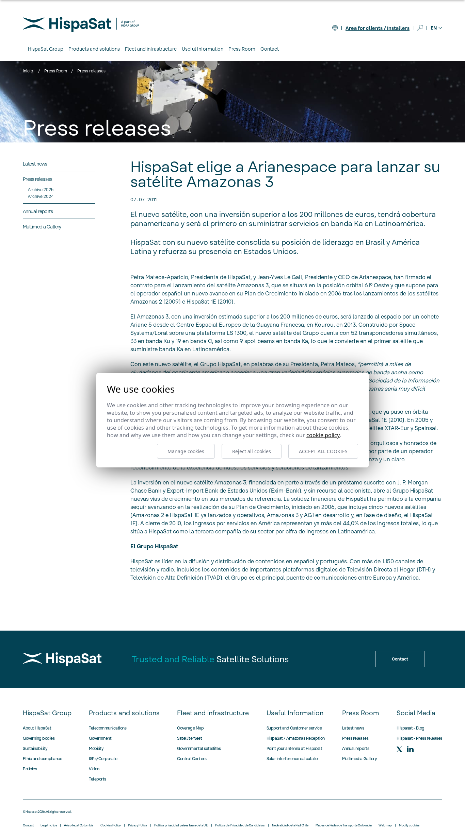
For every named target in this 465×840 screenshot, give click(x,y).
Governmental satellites (199, 748)
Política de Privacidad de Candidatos (239, 825)
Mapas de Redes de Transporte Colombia (344, 825)
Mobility (96, 748)
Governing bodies (38, 738)
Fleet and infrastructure (213, 713)
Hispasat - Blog (410, 728)
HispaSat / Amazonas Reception (296, 738)
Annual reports (355, 748)
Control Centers (191, 758)
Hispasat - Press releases (419, 738)
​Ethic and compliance (42, 758)
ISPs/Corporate (103, 758)
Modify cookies (409, 825)
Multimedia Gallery (359, 758)
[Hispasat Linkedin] (410, 749)
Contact (269, 49)
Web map (385, 825)
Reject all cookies (251, 451)
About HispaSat (37, 728)
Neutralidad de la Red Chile (290, 825)
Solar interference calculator (293, 758)
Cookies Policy (110, 825)
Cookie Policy (323, 435)
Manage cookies (185, 451)
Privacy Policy (137, 825)
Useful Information (295, 713)
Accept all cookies (323, 451)
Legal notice (49, 825)
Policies (30, 768)
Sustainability (35, 748)
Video (94, 768)
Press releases (355, 738)
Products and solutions (124, 713)
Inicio (28, 70)
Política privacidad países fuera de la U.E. (181, 825)
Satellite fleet (189, 738)
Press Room (55, 70)
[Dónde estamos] (335, 28)
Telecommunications (107, 728)
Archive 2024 (40, 196)
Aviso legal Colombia (78, 825)
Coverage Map (190, 728)
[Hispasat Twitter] (399, 749)
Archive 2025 (40, 189)
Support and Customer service (294, 728)
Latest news (353, 728)
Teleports (97, 779)
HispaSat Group (47, 713)
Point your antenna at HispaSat (294, 748)
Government (100, 738)
